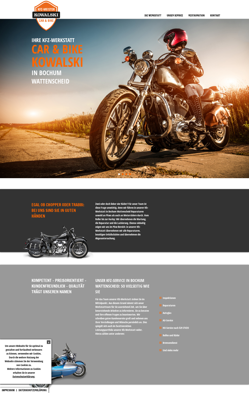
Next (244, 99)
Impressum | (10, 390)
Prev (5, 99)
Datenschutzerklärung (23, 376)
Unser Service (175, 15)
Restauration (196, 15)
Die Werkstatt (153, 15)
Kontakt (215, 15)
